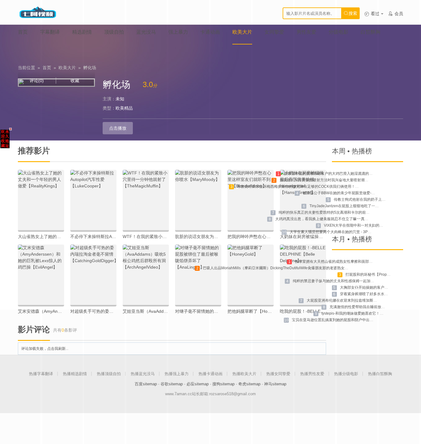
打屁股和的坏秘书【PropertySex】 (374, 274)
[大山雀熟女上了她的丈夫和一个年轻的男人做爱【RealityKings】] (41, 201)
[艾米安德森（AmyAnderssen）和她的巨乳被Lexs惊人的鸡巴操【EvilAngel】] (41, 275)
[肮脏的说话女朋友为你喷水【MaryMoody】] (198, 201)
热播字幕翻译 (41, 373)
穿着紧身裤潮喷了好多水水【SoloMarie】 (374, 294)
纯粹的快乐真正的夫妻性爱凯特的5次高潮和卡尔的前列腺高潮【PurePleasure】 (345, 212)
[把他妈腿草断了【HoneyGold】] (250, 275)
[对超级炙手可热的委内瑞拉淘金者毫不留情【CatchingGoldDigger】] (93, 275)
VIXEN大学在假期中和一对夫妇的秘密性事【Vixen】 (367, 225)
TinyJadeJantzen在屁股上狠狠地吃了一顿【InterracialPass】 (360, 206)
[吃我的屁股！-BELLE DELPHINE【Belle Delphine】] (303, 275)
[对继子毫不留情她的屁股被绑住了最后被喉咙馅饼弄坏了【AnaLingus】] (198, 275)
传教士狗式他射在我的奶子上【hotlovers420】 (372, 199)
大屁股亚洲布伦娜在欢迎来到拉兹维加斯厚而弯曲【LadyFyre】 (359, 300)
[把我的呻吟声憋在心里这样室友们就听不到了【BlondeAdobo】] (250, 201)
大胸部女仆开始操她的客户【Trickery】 (372, 287)
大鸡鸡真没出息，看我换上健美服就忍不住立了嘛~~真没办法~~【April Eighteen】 (343, 219)
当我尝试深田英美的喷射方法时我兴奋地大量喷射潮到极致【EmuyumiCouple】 (345, 180)
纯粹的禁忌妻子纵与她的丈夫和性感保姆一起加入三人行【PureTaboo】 (352, 281)
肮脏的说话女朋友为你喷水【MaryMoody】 (217, 236)
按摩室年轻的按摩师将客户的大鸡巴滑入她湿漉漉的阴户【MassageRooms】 (347, 173)
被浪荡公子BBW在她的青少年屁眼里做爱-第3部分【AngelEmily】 (357, 193)
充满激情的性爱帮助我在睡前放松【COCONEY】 (370, 307)
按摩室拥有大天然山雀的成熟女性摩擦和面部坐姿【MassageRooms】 (353, 261)
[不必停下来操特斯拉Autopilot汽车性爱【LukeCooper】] (93, 201)
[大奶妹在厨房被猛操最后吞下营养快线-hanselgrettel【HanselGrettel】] (303, 201)
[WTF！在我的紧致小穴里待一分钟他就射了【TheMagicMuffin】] (146, 201)
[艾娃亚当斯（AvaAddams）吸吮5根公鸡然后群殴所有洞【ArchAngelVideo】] (146, 275)
